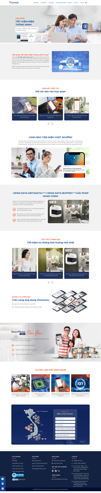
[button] (70, 61)
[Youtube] (56, 471)
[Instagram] (59, 471)
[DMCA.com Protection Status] (19, 480)
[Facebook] (53, 471)
